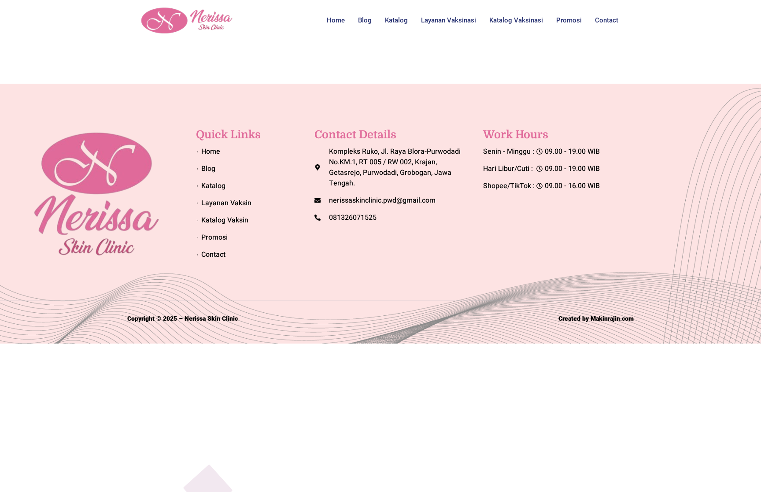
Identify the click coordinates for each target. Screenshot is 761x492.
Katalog (396, 20)
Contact (606, 20)
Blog (365, 20)
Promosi (569, 20)
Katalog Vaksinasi (516, 20)
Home (336, 20)
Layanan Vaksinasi (448, 20)
